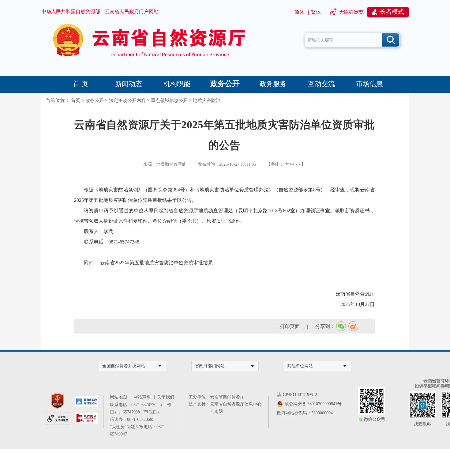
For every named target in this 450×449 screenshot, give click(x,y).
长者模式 (392, 11)
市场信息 (369, 84)
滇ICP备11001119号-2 (297, 394)
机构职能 (176, 84)
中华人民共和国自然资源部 (70, 11)
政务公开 (225, 84)
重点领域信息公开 (169, 100)
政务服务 (273, 84)
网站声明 (143, 397)
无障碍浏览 (351, 12)
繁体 (316, 12)
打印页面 (290, 326)
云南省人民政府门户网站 (132, 11)
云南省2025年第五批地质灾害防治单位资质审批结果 (156, 262)
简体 (299, 12)
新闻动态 (128, 84)
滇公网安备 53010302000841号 (313, 404)
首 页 (80, 84)
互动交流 (321, 84)
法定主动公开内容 (127, 100)
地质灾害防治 (206, 100)
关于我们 (165, 397)
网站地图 (119, 397)
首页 (75, 100)
